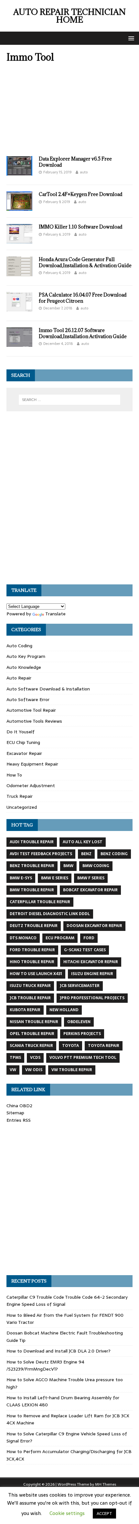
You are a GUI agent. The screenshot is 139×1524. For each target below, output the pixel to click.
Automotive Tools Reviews (34, 721)
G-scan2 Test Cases (85, 950)
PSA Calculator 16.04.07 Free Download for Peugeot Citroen (83, 298)
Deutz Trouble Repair (34, 926)
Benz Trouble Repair (32, 866)
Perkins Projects (82, 1034)
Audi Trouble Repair (32, 842)
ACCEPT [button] (104, 1513)
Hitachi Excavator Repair (90, 962)
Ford (88, 938)
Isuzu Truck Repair (30, 985)
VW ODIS (33, 1070)
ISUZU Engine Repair (92, 974)
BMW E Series (54, 878)
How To (14, 774)
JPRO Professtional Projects (92, 998)
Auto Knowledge (23, 667)
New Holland (64, 1010)
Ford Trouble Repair (32, 950)
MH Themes (105, 1484)
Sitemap (15, 1112)
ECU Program (60, 938)
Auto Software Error (27, 699)
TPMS (15, 1057)
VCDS (35, 1057)
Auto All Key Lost (82, 842)
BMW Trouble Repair (32, 890)
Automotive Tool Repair (31, 710)
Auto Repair (18, 677)
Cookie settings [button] (67, 1513)
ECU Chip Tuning (23, 742)
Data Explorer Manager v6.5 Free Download (75, 162)
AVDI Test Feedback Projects (41, 854)
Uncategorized (21, 807)
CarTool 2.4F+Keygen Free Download (81, 194)
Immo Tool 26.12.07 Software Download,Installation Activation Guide (83, 333)
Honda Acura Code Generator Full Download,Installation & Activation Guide (85, 262)
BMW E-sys (21, 878)
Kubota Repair (25, 1010)
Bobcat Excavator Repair (90, 890)
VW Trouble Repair (71, 1070)
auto (84, 172)
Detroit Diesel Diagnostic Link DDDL (50, 914)
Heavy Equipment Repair (32, 763)
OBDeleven (79, 1022)
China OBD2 (19, 1105)
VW (13, 1070)
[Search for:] (69, 399)
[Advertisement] (69, 111)
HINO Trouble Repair (32, 962)
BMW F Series (90, 878)
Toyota (70, 1045)
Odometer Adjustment (30, 785)
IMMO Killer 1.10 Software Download (81, 227)
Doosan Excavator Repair (94, 926)
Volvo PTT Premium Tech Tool (82, 1057)
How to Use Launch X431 (36, 974)
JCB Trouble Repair (30, 998)
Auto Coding (19, 645)
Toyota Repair (103, 1045)
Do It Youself (20, 731)
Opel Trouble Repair (32, 1034)
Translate (55, 613)
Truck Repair (19, 796)
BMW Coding (95, 866)
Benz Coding (114, 854)
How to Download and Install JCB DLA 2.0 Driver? (58, 1350)
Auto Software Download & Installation (48, 688)
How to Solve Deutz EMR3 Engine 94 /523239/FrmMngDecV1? (45, 1365)
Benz (86, 854)
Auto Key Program (25, 656)
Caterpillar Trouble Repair (40, 902)
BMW (68, 866)
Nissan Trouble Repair (34, 1022)
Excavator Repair (24, 753)
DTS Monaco (23, 938)
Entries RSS (18, 1120)
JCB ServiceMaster (80, 985)
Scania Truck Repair (31, 1045)
